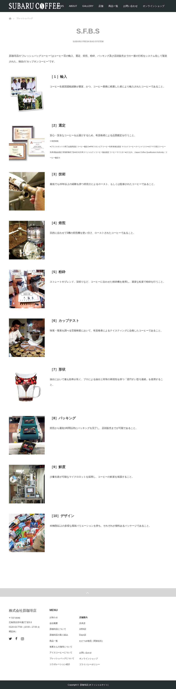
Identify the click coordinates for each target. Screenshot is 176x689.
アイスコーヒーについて (61, 652)
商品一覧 (113, 6)
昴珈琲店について (58, 629)
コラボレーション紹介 (60, 664)
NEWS (60, 6)
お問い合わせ (130, 6)
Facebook (16, 638)
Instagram (22, 638)
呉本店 (82, 623)
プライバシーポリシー (89, 664)
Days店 (82, 635)
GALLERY (87, 6)
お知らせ (54, 617)
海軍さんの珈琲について (61, 647)
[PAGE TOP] (88, 592)
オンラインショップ (153, 6)
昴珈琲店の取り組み (59, 635)
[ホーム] (10, 13)
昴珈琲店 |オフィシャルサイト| (94, 685)
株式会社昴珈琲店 (22, 610)
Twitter (10, 638)
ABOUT (73, 6)
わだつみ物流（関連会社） (91, 641)
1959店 (82, 629)
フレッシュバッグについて (62, 658)
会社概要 (54, 623)
